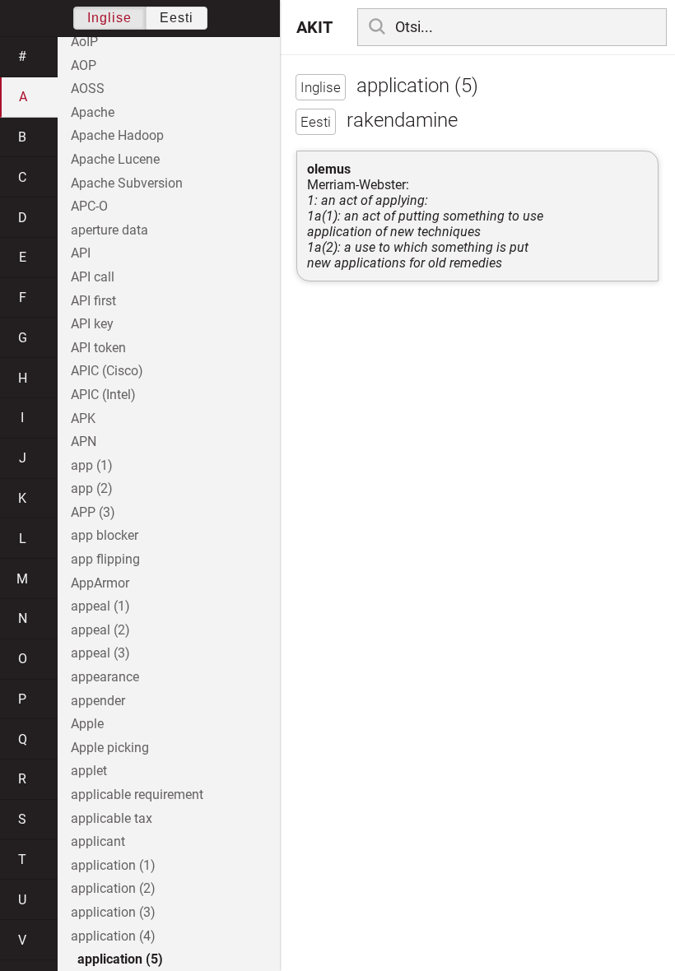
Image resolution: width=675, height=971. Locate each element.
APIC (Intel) (103, 394)
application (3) (113, 912)
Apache (92, 112)
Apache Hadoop (117, 135)
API (81, 253)
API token (98, 347)
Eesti (176, 18)
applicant (98, 841)
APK (83, 418)
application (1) (113, 865)
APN (83, 441)
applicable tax (111, 818)
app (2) (92, 488)
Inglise (109, 18)
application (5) (120, 959)
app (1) (92, 465)
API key (92, 324)
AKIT (314, 27)
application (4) (113, 936)
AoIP (84, 41)
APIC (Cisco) (107, 371)
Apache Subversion (127, 183)
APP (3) (93, 512)
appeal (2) (100, 630)
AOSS (88, 88)
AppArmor (100, 583)
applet (89, 770)
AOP (83, 65)
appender (98, 701)
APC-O (89, 206)
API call (92, 277)
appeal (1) (100, 606)
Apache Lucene (115, 159)
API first (93, 301)
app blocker (104, 535)
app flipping (105, 559)
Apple (87, 724)
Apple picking (110, 747)
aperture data (109, 230)
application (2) (113, 888)
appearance (105, 677)
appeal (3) (100, 653)
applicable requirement (137, 794)
